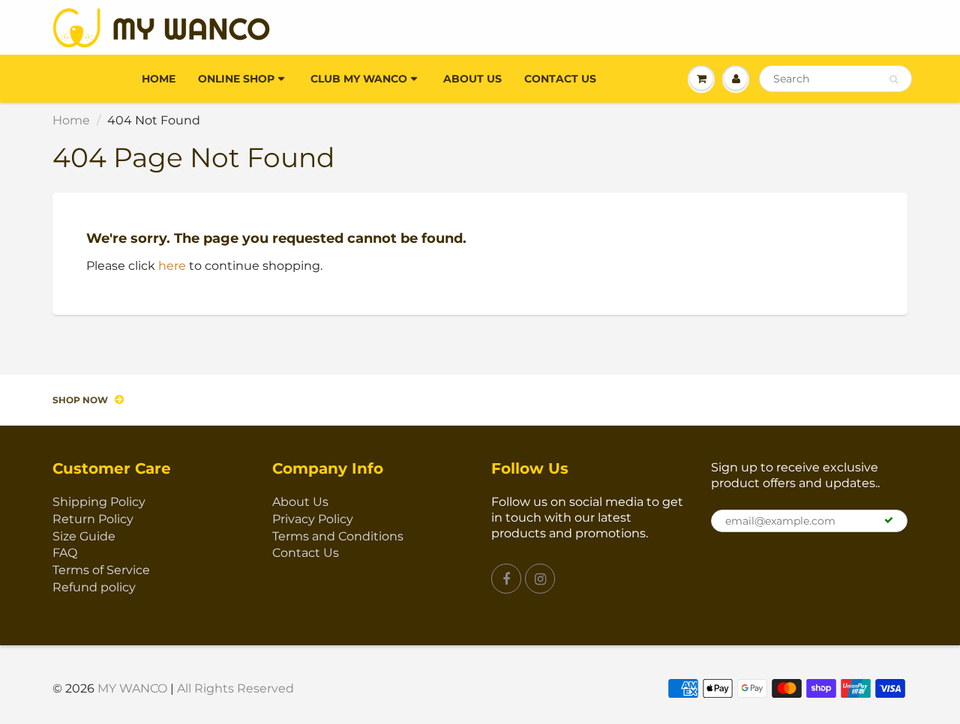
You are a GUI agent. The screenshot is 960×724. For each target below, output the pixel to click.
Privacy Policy (312, 519)
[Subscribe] (889, 520)
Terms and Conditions (338, 536)
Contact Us (560, 78)
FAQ (64, 553)
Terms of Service (101, 570)
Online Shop (236, 78)
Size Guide (84, 536)
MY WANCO (132, 688)
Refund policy (94, 587)
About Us (472, 78)
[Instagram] (540, 579)
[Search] (893, 79)
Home (159, 78)
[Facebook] (506, 579)
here (172, 266)
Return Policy (93, 519)
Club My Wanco (358, 78)
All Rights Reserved (235, 688)
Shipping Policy (99, 502)
